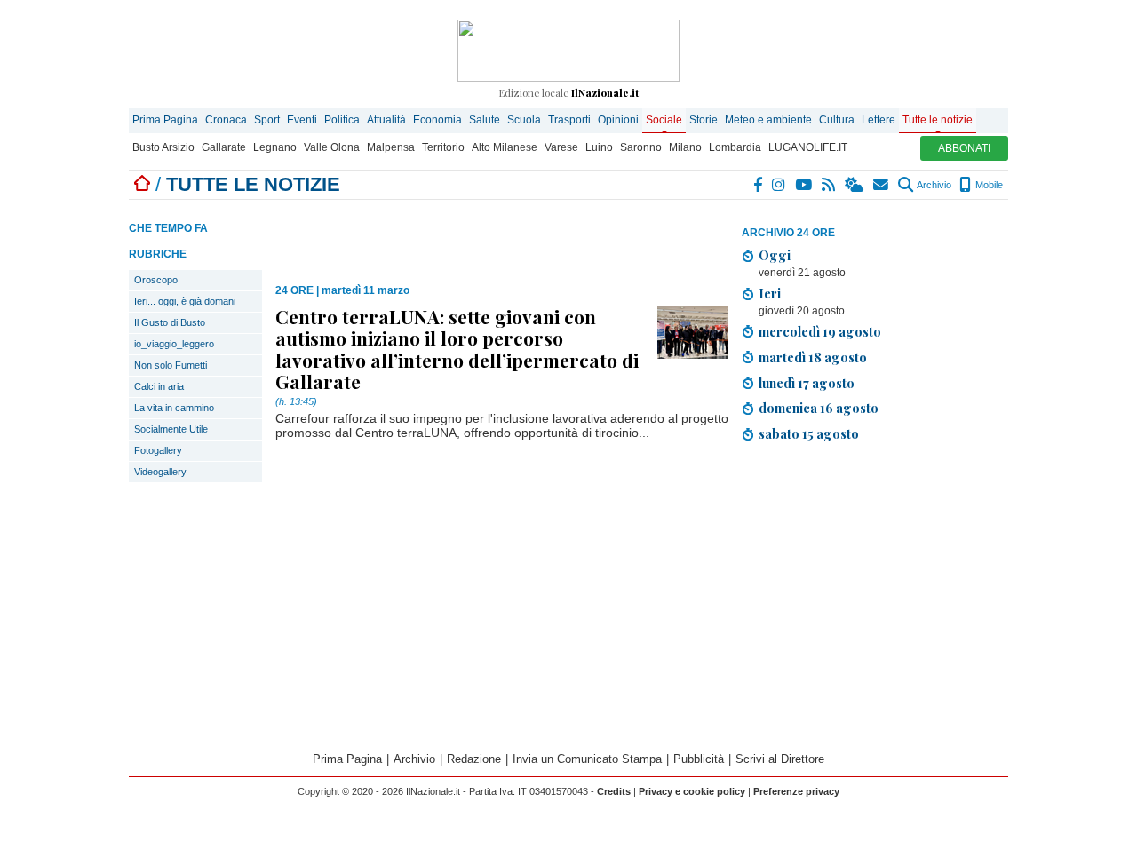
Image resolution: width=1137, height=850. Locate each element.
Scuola (524, 120)
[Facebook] (758, 184)
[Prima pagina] (142, 184)
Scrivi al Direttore (779, 759)
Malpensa (391, 147)
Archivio (933, 184)
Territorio (443, 147)
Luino (599, 147)
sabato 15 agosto (809, 433)
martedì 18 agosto (813, 357)
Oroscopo (156, 279)
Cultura (837, 120)
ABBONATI (964, 148)
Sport (267, 120)
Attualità (386, 120)
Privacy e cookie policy (692, 791)
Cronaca (226, 120)
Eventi (302, 120)
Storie (703, 120)
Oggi (775, 255)
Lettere (878, 120)
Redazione (474, 759)
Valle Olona (332, 147)
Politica (342, 120)
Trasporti (569, 120)
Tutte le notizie (937, 120)
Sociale (664, 120)
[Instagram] (779, 184)
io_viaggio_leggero (174, 343)
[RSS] (829, 184)
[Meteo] (855, 184)
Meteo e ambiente (768, 120)
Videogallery (160, 471)
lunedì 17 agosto (807, 383)
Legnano (275, 147)
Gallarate (224, 147)
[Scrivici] (881, 184)
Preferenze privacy (796, 791)
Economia (437, 120)
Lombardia (735, 147)
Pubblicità (698, 759)
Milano (685, 147)
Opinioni (618, 120)
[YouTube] (804, 184)
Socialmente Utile (171, 429)
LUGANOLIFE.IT (807, 147)
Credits (614, 791)
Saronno (641, 147)
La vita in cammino (174, 407)
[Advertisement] (875, 581)
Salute (484, 120)
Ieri (770, 293)
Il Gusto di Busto (169, 322)
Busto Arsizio (163, 147)
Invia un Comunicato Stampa (587, 759)
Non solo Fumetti (170, 365)
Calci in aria (159, 386)
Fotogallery (158, 450)
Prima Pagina (165, 120)
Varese (561, 147)
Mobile (988, 184)
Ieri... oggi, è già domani (184, 301)
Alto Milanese (504, 147)
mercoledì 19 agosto (820, 331)
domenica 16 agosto (819, 408)
